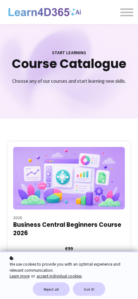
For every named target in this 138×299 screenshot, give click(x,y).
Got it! (89, 289)
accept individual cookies (59, 275)
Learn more (20, 275)
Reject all (51, 289)
